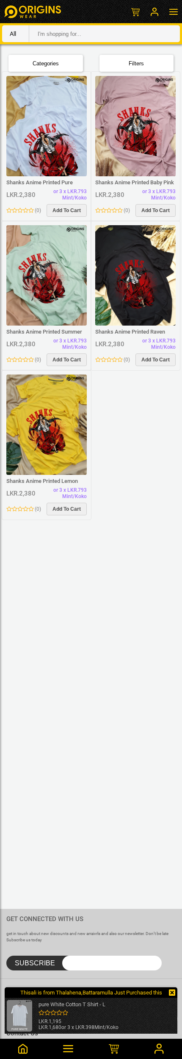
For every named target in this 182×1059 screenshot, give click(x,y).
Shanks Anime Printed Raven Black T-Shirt (130, 332)
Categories (46, 63)
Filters (136, 63)
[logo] (32, 11)
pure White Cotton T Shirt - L (72, 1004)
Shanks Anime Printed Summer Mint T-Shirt (44, 332)
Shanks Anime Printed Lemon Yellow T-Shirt (42, 481)
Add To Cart (66, 210)
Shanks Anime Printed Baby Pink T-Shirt (134, 182)
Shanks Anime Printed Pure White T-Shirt (39, 182)
